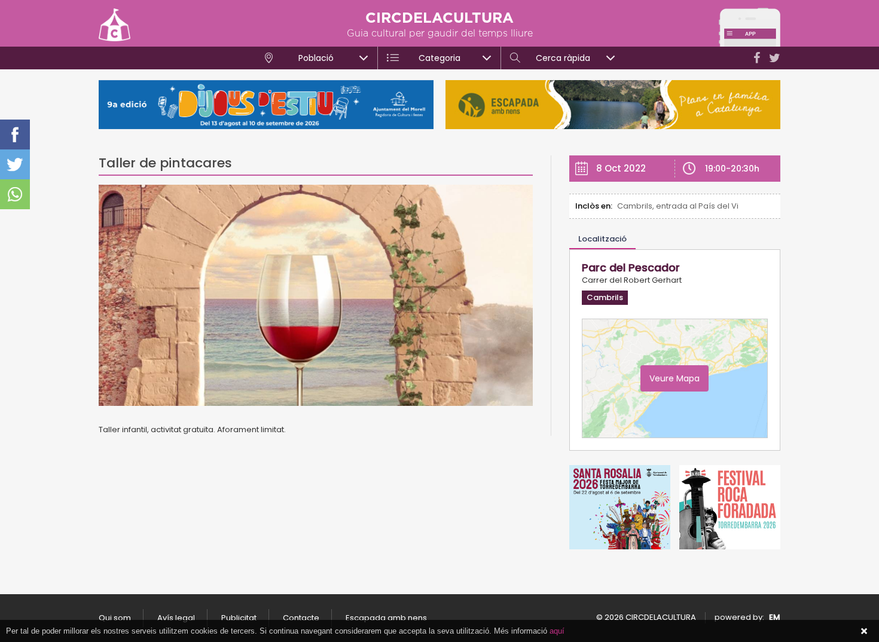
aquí (557, 630)
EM (774, 617)
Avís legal (176, 617)
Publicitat (239, 617)
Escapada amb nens (386, 617)
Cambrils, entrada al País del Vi (677, 206)
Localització (602, 238)
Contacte (301, 617)
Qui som (115, 617)
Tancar (864, 631)
